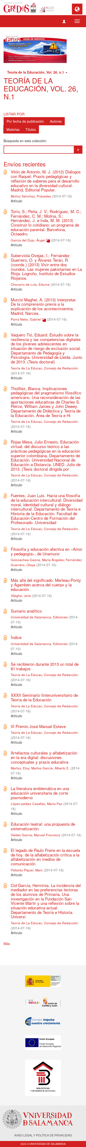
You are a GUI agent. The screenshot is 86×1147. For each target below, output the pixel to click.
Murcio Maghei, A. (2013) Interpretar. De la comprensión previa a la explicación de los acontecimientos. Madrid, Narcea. (44, 306)
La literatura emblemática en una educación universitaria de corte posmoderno (40, 792)
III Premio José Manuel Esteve (38, 726)
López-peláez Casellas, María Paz (36, 803)
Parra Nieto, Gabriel (26, 319)
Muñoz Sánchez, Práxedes (31, 196)
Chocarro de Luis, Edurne (30, 284)
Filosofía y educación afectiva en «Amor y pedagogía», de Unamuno (46, 551)
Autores (56, 121)
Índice (16, 637)
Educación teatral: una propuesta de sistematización (43, 826)
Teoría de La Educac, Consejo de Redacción (44, 368)
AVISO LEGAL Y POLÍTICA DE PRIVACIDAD (43, 1135)
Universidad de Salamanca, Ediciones (39, 617)
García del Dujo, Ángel (28, 240)
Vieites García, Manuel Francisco (35, 835)
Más (7, 943)
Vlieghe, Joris (21, 595)
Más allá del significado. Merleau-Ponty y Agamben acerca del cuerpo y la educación (46, 584)
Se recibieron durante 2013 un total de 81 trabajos (45, 666)
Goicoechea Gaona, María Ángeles (37, 560)
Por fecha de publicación (25, 121)
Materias (13, 129)
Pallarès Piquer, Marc (27, 870)
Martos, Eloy (20, 768)
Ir (78, 149)
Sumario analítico (26, 611)
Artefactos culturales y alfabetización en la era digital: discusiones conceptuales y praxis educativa (44, 757)
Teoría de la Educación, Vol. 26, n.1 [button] (36, 72)
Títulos (31, 129)
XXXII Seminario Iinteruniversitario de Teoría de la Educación (44, 697)
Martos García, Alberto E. (50, 768)
